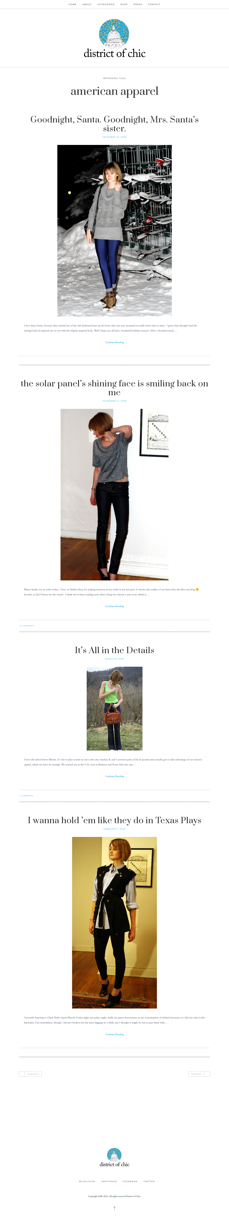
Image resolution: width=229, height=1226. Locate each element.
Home (73, 4)
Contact (154, 4)
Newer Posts (33, 1074)
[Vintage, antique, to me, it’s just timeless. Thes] (19, 1102)
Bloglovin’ (87, 1181)
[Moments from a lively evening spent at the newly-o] (95, 1124)
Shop (124, 4)
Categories (106, 4)
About (87, 4)
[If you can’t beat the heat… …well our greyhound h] (57, 1124)
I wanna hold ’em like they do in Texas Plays (115, 820)
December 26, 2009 (114, 137)
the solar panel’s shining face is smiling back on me (114, 388)
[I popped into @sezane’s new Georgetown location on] (133, 1102)
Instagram (109, 1181)
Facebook (130, 1181)
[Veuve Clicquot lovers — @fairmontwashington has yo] (57, 1102)
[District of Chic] (114, 37)
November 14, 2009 (115, 401)
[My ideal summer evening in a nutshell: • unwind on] (172, 1102)
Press (138, 4)
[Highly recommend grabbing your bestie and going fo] (95, 1102)
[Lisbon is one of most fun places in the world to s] (210, 1124)
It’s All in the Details (114, 650)
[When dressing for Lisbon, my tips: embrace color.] (172, 1124)
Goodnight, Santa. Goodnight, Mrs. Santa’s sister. (114, 124)
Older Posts (196, 1074)
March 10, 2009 (114, 658)
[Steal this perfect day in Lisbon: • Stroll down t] (133, 1124)
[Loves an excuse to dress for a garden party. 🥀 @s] (19, 1124)
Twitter (149, 1181)
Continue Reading (114, 342)
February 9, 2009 (115, 829)
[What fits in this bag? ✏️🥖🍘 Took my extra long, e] (210, 1102)
